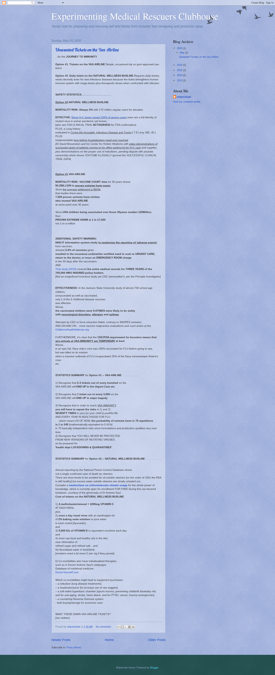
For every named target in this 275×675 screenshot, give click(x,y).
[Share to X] (126, 627)
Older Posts (157, 640)
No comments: (104, 626)
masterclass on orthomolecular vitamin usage (98, 485)
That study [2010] (65, 269)
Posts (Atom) (74, 647)
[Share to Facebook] (130, 627)
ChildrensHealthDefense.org (72, 329)
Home (109, 640)
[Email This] (119, 627)
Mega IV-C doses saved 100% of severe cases (99, 117)
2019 (180, 65)
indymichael (184, 96)
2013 (180, 80)
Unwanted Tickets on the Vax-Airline (87, 49)
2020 (180, 48)
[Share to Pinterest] (133, 627)
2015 (180, 70)
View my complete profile (186, 101)
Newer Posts (61, 640)
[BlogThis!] (122, 627)
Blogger (154, 667)
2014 (180, 75)
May (182, 52)
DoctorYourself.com (67, 572)
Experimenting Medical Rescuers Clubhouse (134, 16)
